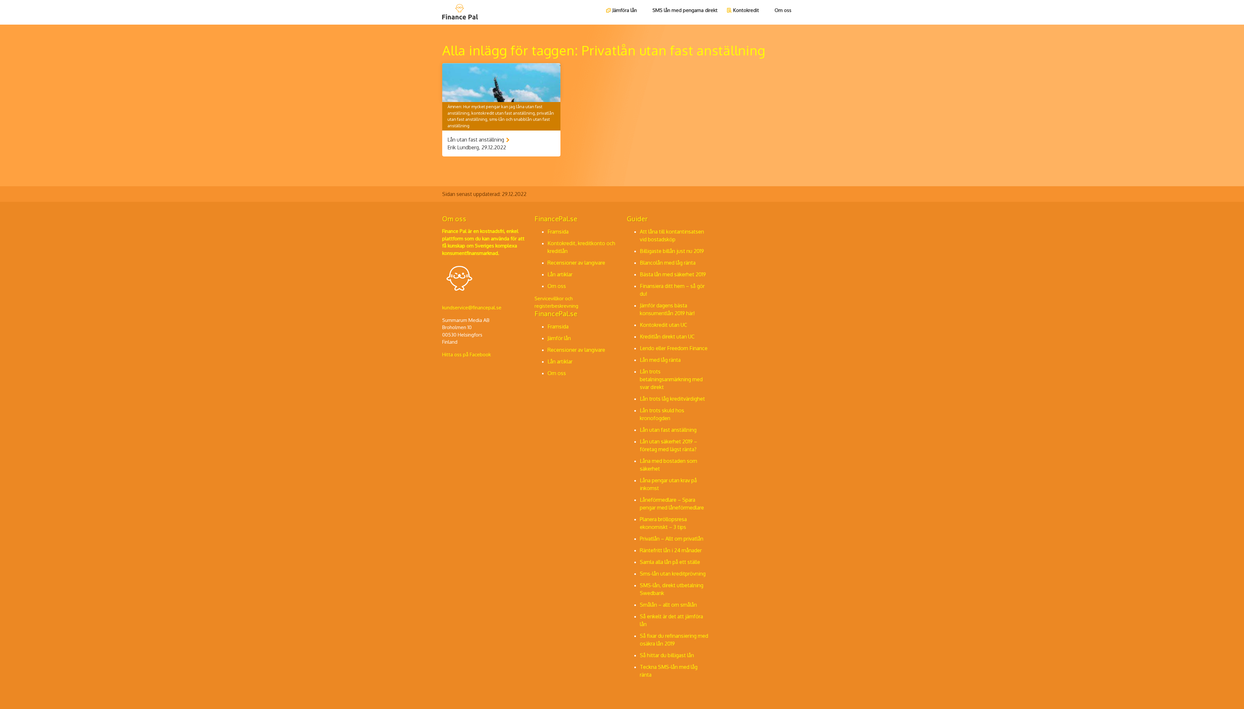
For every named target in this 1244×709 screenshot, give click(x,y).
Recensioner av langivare (576, 262)
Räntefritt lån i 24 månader (671, 550)
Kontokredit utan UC (663, 325)
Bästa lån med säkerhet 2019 (673, 274)
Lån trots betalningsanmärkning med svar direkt (671, 379)
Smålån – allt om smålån (668, 604)
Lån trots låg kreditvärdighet (672, 398)
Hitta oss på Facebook (466, 354)
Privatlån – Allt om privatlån (671, 538)
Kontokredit (746, 10)
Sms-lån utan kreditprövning (673, 573)
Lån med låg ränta (660, 360)
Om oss (783, 10)
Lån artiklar (559, 274)
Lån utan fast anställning (668, 430)
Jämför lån (559, 338)
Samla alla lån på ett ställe (670, 562)
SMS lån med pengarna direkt (685, 10)
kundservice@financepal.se (471, 307)
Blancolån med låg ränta (668, 262)
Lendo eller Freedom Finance (674, 348)
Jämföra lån (624, 10)
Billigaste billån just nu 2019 (672, 251)
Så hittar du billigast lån (667, 655)
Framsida (558, 231)
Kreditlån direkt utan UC (667, 336)
